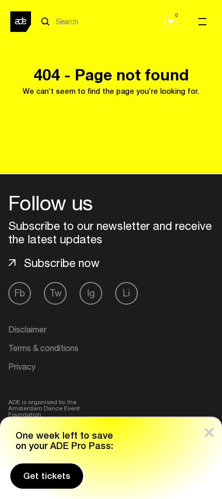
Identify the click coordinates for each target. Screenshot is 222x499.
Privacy (22, 366)
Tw (55, 293)
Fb (19, 293)
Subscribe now (62, 263)
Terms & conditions (43, 348)
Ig (91, 293)
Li (126, 293)
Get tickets (46, 476)
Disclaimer (27, 329)
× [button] (209, 430)
